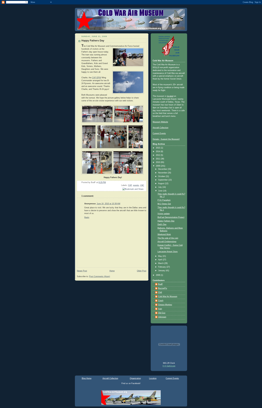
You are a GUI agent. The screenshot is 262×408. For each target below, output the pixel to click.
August (161, 183)
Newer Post (82, 271)
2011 (158, 159)
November (163, 173)
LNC (142, 185)
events (136, 185)
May (160, 256)
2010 (158, 162)
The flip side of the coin (168, 238)
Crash (160, 301)
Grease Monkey (165, 305)
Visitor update (164, 214)
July (160, 187)
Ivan (160, 309)
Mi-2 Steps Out (164, 204)
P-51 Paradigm (164, 200)
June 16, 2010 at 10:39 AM (108, 204)
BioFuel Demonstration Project (171, 217)
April (160, 260)
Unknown (162, 317)
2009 (158, 166)
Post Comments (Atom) (99, 276)
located (170, 96)
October (162, 176)
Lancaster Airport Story (168, 252)
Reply (86, 217)
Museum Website (160, 122)
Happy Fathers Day (92, 40)
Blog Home (86, 378)
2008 (158, 275)
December (163, 169)
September (163, 180)
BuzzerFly (162, 288)
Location (152, 378)
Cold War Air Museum (167, 296)
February (162, 267)
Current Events (159, 133)
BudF (160, 284)
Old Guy (161, 313)
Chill (160, 292)
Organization (135, 378)
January (162, 271)
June (160, 191)
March (161, 263)
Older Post (141, 271)
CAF (130, 185)
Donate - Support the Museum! (166, 139)
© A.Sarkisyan (169, 366)
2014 (158, 151)
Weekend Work (164, 234)
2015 (158, 148)
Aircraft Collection (160, 128)
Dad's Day (162, 224)
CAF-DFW (96, 78)
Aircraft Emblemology (167, 242)
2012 (158, 155)
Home (112, 271)
